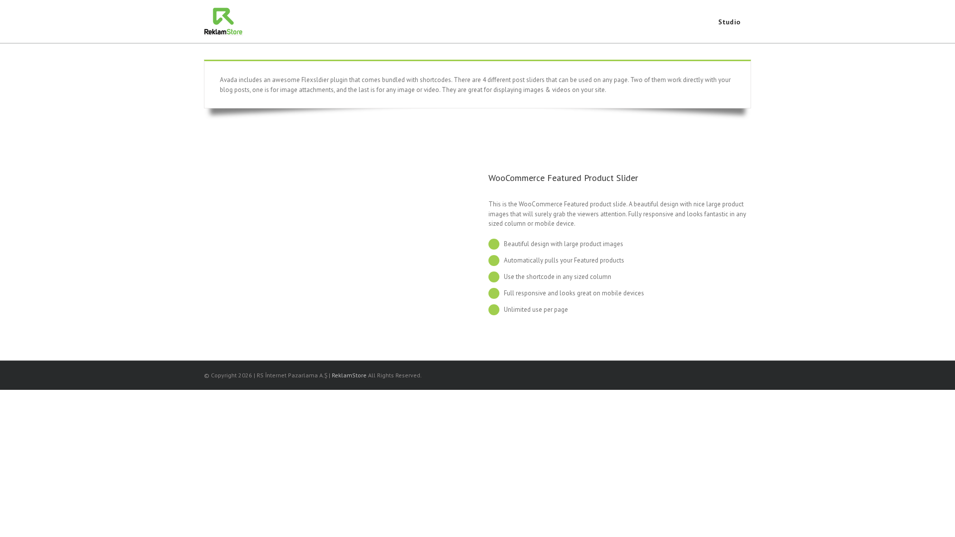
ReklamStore (349, 375)
